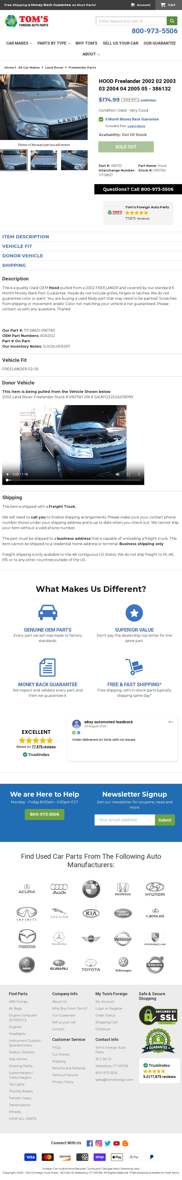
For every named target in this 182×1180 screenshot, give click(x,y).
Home (9, 67)
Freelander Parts (82, 67)
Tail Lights (16, 1084)
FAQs (56, 1048)
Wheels (15, 1112)
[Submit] (172, 20)
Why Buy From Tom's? (70, 1009)
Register (116, 1009)
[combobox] (136, 20)
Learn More (136, 126)
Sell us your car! (64, 1022)
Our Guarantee (63, 1015)
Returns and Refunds (68, 1068)
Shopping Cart (106, 1022)
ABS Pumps (18, 1002)
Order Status (105, 1015)
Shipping (59, 1061)
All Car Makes (29, 67)
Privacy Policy (63, 1082)
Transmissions (19, 1105)
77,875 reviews (44, 747)
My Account (104, 1002)
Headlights (17, 1034)
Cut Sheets (60, 1054)
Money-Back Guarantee (51, 5)
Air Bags (15, 1009)
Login (99, 1009)
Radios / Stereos (21, 1052)
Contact (58, 1029)
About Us (59, 1002)
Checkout (103, 1029)
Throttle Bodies (21, 1091)
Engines (15, 1027)
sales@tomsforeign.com (114, 1080)
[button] (138, 213)
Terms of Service (65, 1075)
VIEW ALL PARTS (23, 1119)
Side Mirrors (18, 1059)
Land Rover (54, 67)
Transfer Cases (20, 1098)
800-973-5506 (155, 31)
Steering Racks (20, 1066)
